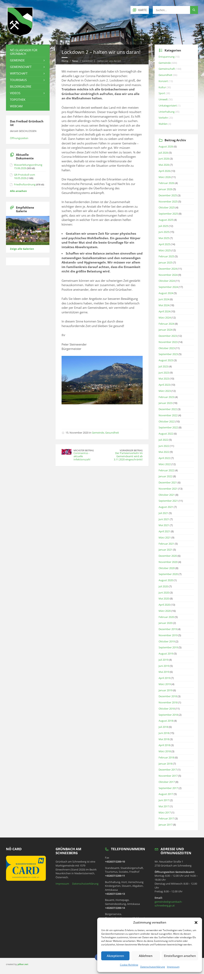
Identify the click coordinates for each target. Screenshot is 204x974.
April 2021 (164, 531)
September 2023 (168, 354)
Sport (162, 93)
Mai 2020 (164, 598)
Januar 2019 (165, 690)
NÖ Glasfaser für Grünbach (23, 52)
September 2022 (168, 427)
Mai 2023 (164, 378)
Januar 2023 (165, 403)
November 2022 (168, 415)
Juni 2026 (164, 158)
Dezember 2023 (168, 336)
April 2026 (164, 171)
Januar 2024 (165, 329)
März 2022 (165, 464)
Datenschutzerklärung (152, 966)
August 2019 (166, 653)
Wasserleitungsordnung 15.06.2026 (28, 166)
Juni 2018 (164, 733)
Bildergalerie (20, 86)
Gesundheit (112, 432)
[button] (196, 923)
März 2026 (165, 177)
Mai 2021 (164, 525)
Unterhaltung (167, 111)
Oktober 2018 (167, 708)
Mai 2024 (164, 305)
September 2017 (168, 788)
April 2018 (164, 745)
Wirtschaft (18, 73)
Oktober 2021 (167, 495)
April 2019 (164, 678)
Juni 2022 (164, 446)
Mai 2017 (164, 806)
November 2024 (168, 275)
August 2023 (166, 360)
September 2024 (168, 287)
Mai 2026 (164, 165)
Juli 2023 (163, 366)
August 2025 (166, 220)
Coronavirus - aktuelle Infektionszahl (82, 456)
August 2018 (166, 720)
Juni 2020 (164, 592)
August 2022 (166, 433)
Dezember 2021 (168, 482)
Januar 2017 (165, 824)
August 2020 (166, 580)
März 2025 (165, 250)
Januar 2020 (165, 623)
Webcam (16, 106)
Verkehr (163, 117)
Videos (15, 93)
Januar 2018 (165, 763)
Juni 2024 (164, 299)
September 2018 (168, 714)
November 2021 (168, 488)
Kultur (162, 87)
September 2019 (168, 647)
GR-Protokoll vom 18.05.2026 (24, 176)
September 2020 (168, 574)
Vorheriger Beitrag (131, 450)
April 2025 (164, 244)
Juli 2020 (163, 586)
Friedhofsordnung (24, 184)
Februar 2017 (166, 818)
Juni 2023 (164, 372)
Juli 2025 (163, 226)
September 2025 (168, 213)
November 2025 (168, 201)
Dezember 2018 (168, 696)
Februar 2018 (166, 757)
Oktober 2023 (167, 348)
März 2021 (165, 537)
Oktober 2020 (167, 568)
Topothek (17, 100)
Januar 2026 (165, 189)
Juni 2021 (164, 519)
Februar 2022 (166, 470)
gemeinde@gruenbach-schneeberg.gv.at (168, 903)
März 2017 (165, 812)
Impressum (173, 966)
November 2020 (168, 562)
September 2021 (168, 500)
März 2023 (165, 391)
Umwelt (163, 99)
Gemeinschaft (20, 67)
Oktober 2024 (167, 281)
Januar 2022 (165, 476)
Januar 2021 (165, 549)
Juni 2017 (164, 800)
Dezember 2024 (168, 268)
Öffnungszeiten (19, 138)
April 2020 (164, 604)
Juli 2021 (163, 513)
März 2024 (165, 317)
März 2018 (165, 751)
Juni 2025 (164, 232)
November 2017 (168, 775)
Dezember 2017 (168, 769)
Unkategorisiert (168, 105)
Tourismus (18, 80)
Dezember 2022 (168, 409)
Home (65, 61)
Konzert (163, 81)
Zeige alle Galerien (22, 249)
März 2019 (165, 684)
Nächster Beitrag (84, 450)
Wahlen (163, 124)
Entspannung (167, 56)
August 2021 (166, 507)
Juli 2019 (163, 659)
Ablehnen (145, 956)
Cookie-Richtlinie (129, 964)
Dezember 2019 (168, 629)
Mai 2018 (164, 739)
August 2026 (166, 146)
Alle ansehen (18, 191)
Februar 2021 (166, 543)
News (75, 61)
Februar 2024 (166, 323)
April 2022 (164, 458)
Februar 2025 (166, 256)
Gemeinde (98, 432)
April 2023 (164, 384)
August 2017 (166, 794)
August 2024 (166, 293)
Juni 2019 (164, 666)
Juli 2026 (163, 152)
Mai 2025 (164, 238)
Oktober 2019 (167, 641)
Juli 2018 (163, 727)
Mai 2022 (164, 452)
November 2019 (168, 635)
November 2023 (168, 342)
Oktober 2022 (167, 421)
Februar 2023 (166, 397)
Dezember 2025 (168, 195)
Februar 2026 (166, 183)
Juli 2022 (163, 439)
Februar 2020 (166, 617)
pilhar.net (23, 964)
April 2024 (164, 311)
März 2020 (165, 611)
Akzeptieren (115, 956)
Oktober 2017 (167, 782)
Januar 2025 (165, 262)
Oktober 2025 (167, 207)
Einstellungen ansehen (180, 956)
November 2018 (168, 702)
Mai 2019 (164, 672)
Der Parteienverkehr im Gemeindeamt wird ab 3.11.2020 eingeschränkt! (128, 456)
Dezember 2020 (168, 556)
